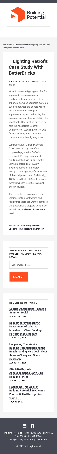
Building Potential (28, 15)
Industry (40, 229)
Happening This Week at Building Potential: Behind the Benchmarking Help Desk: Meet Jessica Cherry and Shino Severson (28, 352)
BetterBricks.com (35, 209)
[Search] (46, 30)
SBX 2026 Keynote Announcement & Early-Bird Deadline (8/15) (26, 373)
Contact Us (41, 439)
